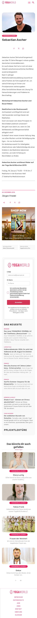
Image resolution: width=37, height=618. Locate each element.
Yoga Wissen (8, 413)
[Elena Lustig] (18, 460)
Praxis (6, 363)
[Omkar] (18, 556)
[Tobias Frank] (18, 492)
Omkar (18, 570)
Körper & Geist (9, 397)
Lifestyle (7, 347)
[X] (19, 48)
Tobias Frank (18, 507)
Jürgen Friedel (9, 196)
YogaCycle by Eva (25, 248)
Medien (6, 329)
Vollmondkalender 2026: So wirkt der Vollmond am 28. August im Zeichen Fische (18, 351)
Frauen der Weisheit (18, 539)
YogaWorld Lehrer (9, 35)
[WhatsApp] (23, 48)
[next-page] (20, 580)
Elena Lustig (18, 475)
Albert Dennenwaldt (8, 248)
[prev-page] (16, 580)
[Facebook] (14, 48)
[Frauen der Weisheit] (18, 524)
